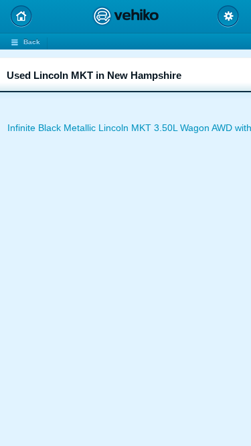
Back (31, 41)
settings (228, 16)
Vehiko (125, 16)
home (21, 16)
